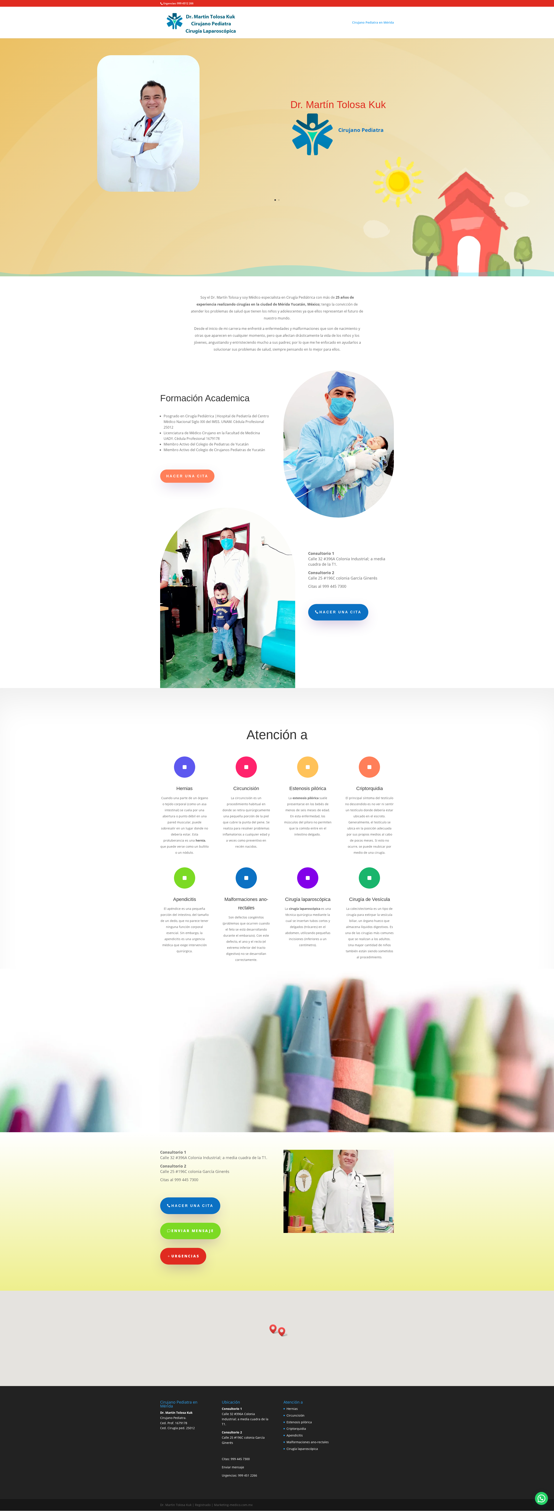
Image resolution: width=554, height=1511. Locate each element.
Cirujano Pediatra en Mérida (373, 22)
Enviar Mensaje (192, 1230)
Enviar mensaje (233, 1467)
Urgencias (185, 1256)
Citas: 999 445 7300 (236, 1459)
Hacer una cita (187, 476)
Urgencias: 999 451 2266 (239, 1475)
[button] (283, 1331)
